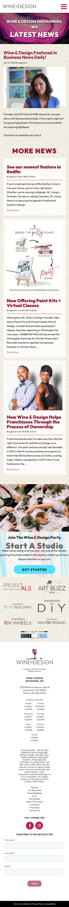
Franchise (34, 807)
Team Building (35, 793)
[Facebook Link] (30, 825)
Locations (34, 804)
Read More (13, 210)
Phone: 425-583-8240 (34, 693)
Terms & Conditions (21, 904)
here (12, 135)
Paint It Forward (34, 801)
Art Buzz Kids (34, 790)
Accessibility (50, 904)
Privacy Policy (38, 904)
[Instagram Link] (39, 825)
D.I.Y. (34, 796)
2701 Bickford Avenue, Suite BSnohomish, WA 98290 (34, 689)
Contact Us (34, 810)
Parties (34, 787)
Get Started (34, 570)
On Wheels (34, 798)
